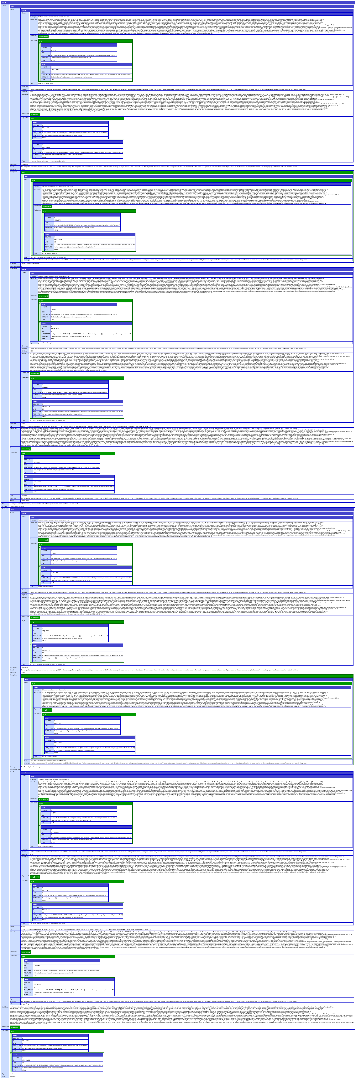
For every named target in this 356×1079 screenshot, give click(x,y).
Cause (4, 5)
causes (26, 179)
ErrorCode (25, 86)
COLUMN (44, 47)
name (3, 1076)
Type (31, 83)
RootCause (13, 268)
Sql (11, 426)
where (12, 500)
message (27, 260)
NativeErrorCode (15, 266)
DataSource (13, 164)
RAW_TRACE (46, 55)
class (25, 257)
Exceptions (13, 171)
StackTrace (33, 19)
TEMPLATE (45, 57)
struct (4, 2)
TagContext (33, 40)
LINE (43, 52)
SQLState (24, 91)
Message (33, 16)
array (41, 41)
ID (42, 50)
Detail (12, 166)
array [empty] (43, 36)
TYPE (43, 60)
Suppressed (33, 35)
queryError (13, 498)
